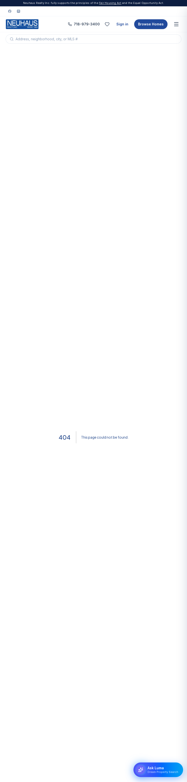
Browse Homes (151, 24)
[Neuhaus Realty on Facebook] (10, 11)
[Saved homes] (107, 24)
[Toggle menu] (176, 24)
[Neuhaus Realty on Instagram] (18, 11)
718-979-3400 (87, 24)
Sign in (122, 24)
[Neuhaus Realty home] (22, 24)
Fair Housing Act (110, 3)
